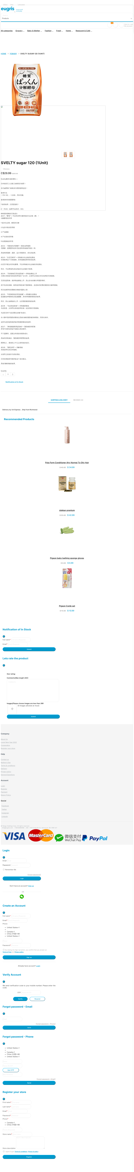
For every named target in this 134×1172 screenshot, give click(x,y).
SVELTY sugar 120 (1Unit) (32, 54)
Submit (29, 649)
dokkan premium (67, 510)
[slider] (5, 167)
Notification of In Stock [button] (14, 382)
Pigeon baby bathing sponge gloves (67, 558)
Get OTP (11, 1070)
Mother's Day (6, 762)
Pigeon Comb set (67, 606)
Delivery (4, 768)
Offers (5, 4)
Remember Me (10, 870)
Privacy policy (6, 771)
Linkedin (5, 817)
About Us (4, 739)
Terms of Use (7, 952)
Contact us (5, 759)
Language (21, 4)
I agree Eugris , (21, 1151)
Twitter (4, 809)
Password (6, 865)
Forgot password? (34, 875)
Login (3, 786)
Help (11, 4)
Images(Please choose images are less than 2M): (25, 703)
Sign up (31, 886)
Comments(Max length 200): (17, 678)
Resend (37, 999)
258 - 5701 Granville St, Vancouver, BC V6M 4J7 (41, 828)
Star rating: (11, 674)
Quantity (4, 371)
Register (4, 789)
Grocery (19, 31)
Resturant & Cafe (83, 31)
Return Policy (6, 795)
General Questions (8, 774)
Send (29, 1027)
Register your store (8, 748)
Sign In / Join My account (128, 25)
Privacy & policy (33, 1151)
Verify (20, 999)
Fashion (48, 31)
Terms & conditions (8, 765)
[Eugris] (8, 10)
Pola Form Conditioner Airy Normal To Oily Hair (67, 462)
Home (68, 31)
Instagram (5, 813)
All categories (7, 31)
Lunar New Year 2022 (9, 742)
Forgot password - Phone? (46, 1024)
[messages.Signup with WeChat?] (22, 897)
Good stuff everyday (19, 10)
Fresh (58, 31)
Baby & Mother (33, 31)
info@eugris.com (7, 828)
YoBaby (13, 54)
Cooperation (5, 745)
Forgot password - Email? (46, 1079)
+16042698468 (19, 828)
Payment (4, 792)
